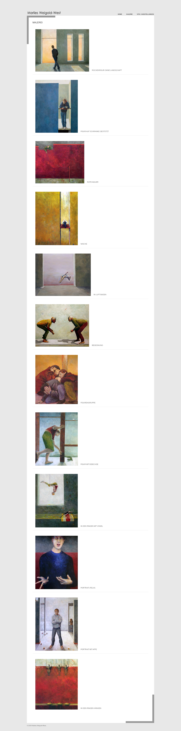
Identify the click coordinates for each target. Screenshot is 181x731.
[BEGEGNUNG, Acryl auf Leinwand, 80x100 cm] (62, 346)
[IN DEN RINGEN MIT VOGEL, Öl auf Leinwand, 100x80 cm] (56, 527)
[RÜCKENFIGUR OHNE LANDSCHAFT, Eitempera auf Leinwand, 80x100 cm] (62, 71)
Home (120, 14)
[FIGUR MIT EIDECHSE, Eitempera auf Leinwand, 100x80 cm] (56, 465)
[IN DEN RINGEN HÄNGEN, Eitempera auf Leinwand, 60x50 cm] (56, 709)
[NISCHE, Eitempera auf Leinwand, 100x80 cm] (56, 245)
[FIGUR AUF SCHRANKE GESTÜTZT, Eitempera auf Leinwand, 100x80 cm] (56, 132)
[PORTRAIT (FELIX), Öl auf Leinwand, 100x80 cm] (56, 589)
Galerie (129, 14)
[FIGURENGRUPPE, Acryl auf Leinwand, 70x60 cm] (56, 403)
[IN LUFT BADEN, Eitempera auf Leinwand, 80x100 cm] (63, 295)
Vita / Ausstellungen (145, 14)
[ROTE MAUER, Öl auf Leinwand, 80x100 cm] (59, 183)
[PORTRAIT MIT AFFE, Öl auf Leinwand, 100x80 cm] (56, 650)
